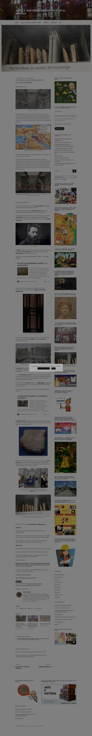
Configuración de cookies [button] (43, 368)
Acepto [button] (53, 368)
